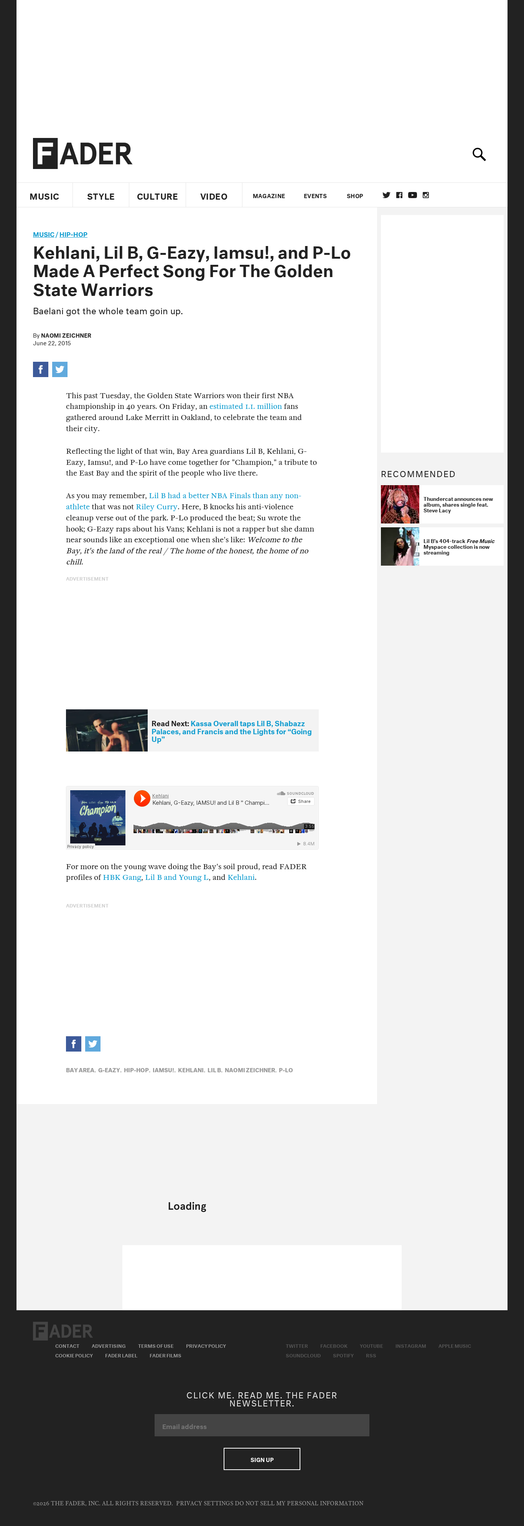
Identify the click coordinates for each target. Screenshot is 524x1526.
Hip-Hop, (137, 1069)
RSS (371, 1355)
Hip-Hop (73, 233)
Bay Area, (81, 1069)
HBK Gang (122, 877)
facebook (399, 195)
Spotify (343, 1355)
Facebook (334, 1345)
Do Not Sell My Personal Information (299, 1503)
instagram (426, 195)
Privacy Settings (204, 1503)
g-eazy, (110, 1069)
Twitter (386, 195)
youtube (412, 195)
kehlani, (191, 1069)
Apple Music (454, 1345)
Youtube (371, 1345)
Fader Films (165, 1355)
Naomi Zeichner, (251, 1069)
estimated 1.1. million (245, 406)
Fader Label (121, 1355)
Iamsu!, (164, 1069)
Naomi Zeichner (66, 334)
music (43, 233)
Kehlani (241, 877)
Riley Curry (157, 506)
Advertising (109, 1345)
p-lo (286, 1069)
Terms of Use (156, 1345)
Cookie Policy (74, 1355)
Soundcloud (303, 1355)
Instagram (410, 1345)
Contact (67, 1345)
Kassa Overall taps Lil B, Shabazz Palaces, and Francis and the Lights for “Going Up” (232, 730)
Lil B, (215, 1069)
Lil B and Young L (177, 877)
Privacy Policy (206, 1345)
